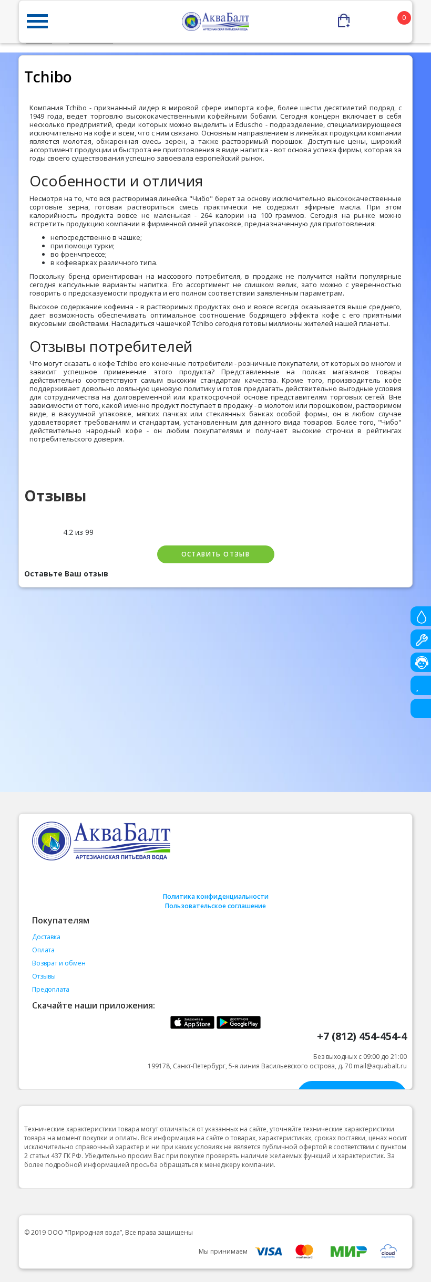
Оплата (43, 949)
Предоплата (50, 989)
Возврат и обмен (59, 963)
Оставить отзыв (215, 554)
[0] (375, 17)
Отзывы (44, 976)
